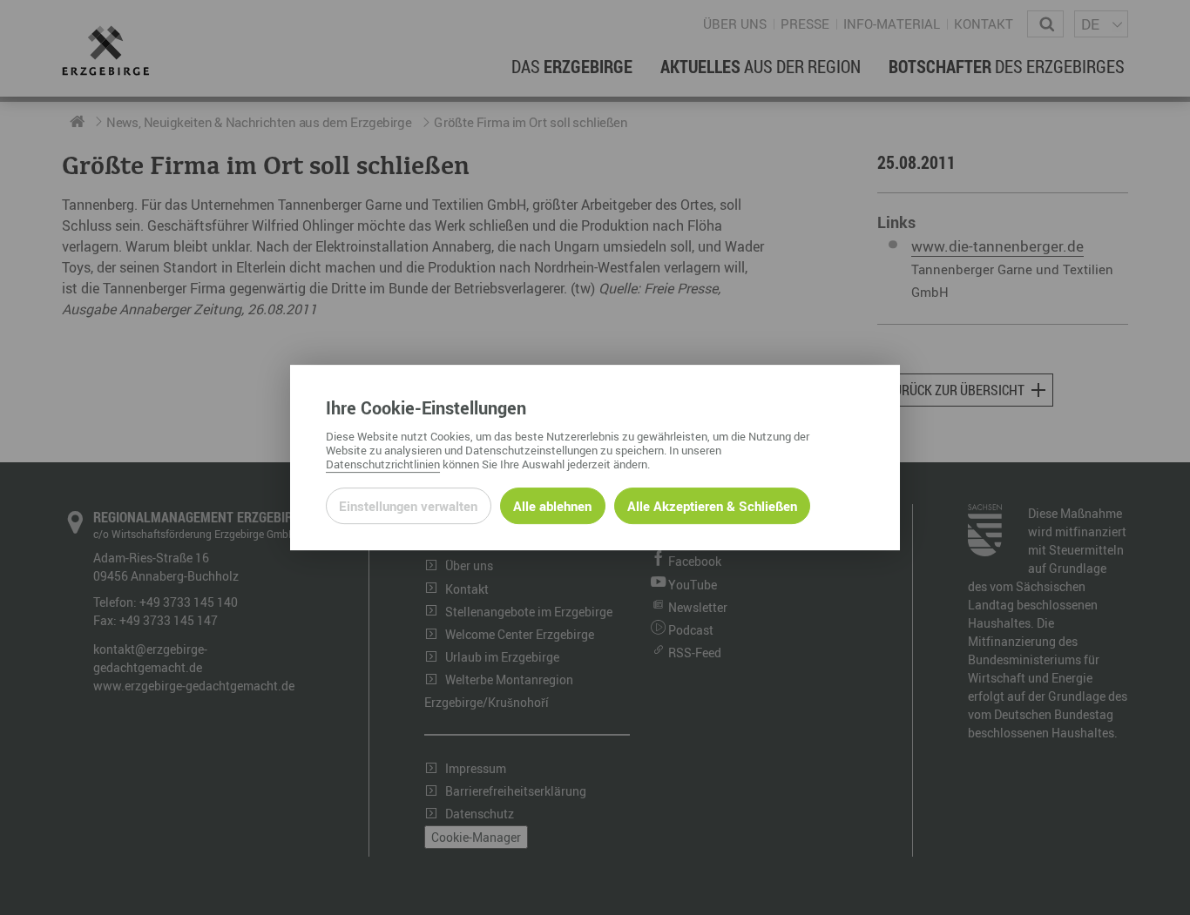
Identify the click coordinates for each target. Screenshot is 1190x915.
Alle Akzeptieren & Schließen (712, 506)
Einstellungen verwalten (408, 506)
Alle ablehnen (552, 506)
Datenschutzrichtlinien (383, 464)
